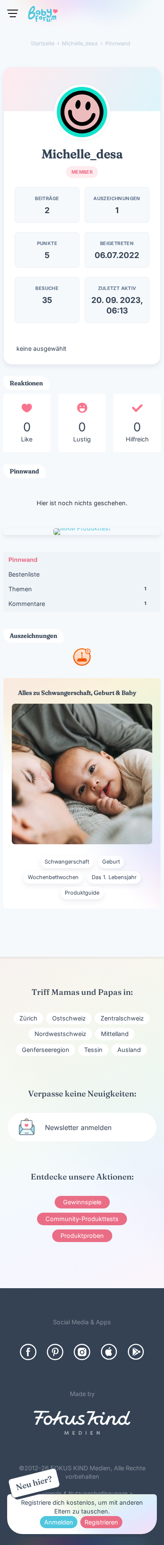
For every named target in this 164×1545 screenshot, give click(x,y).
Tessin (93, 1049)
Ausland (129, 1049)
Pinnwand (22, 559)
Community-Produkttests (82, 1218)
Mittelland (115, 1033)
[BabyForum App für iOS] (109, 1352)
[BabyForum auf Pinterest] (55, 1352)
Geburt (111, 862)
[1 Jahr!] (82, 663)
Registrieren (101, 1522)
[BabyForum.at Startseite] (43, 15)
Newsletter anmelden (78, 1127)
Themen (77, 588)
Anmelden (58, 1522)
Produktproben (82, 1235)
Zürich (28, 1018)
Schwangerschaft (67, 862)
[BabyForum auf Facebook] (28, 1352)
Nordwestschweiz (60, 1033)
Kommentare (77, 603)
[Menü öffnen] (13, 13)
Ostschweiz (69, 1018)
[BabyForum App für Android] (135, 1352)
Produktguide (82, 893)
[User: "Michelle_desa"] (82, 112)
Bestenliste (24, 574)
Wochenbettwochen (53, 877)
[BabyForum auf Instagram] (82, 1352)
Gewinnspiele (82, 1202)
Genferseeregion (45, 1049)
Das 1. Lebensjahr (114, 877)
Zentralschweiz (122, 1018)
